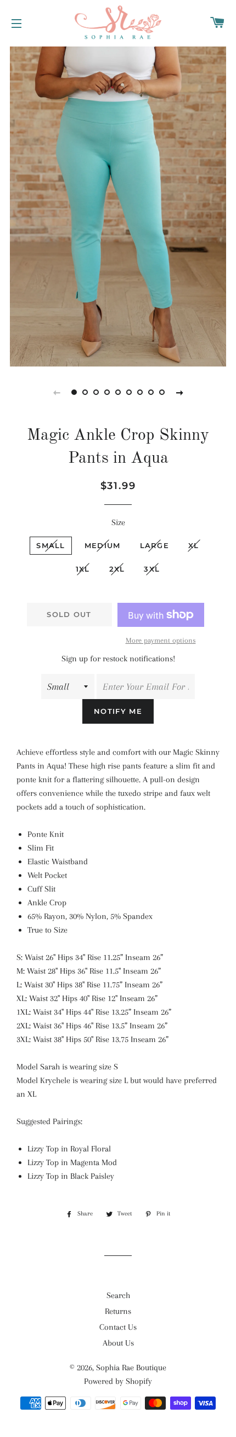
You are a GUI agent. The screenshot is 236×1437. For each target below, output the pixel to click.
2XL (117, 569)
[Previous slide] (56, 392)
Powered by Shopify (118, 1381)
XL (193, 545)
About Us (118, 1343)
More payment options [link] (161, 640)
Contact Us (118, 1327)
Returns (118, 1311)
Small (50, 545)
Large (155, 545)
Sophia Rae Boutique (131, 1367)
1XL (83, 569)
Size (118, 522)
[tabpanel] (118, 205)
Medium (103, 545)
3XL (152, 569)
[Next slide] (179, 392)
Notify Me (118, 711)
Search (118, 1295)
